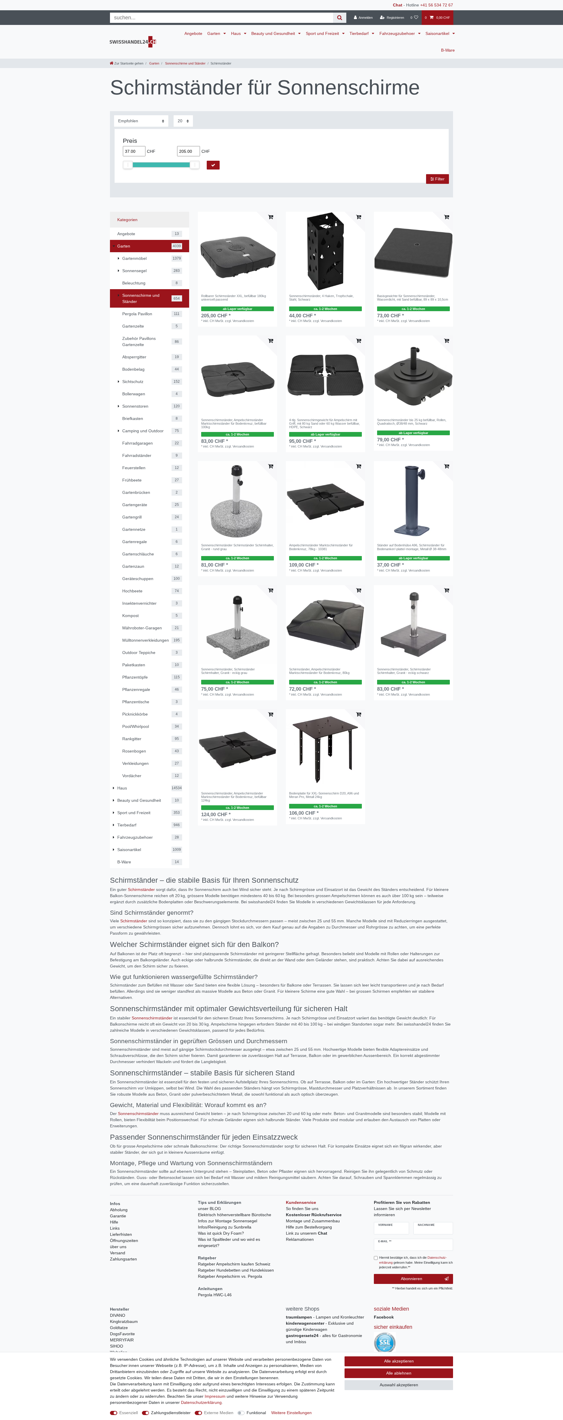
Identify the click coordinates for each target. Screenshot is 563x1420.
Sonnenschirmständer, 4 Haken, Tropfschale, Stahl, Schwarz (321, 297)
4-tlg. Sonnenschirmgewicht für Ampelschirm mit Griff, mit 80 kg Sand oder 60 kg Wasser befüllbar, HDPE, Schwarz (324, 423)
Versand (117, 1252)
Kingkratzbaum (124, 1321)
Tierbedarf (360, 33)
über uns (118, 1246)
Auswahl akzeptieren (399, 1384)
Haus (236, 33)
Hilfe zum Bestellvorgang (309, 1227)
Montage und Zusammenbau (313, 1221)
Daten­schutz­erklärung (201, 1402)
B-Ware (448, 50)
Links (115, 1228)
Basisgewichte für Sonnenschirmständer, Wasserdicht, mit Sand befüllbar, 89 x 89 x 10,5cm (412, 297)
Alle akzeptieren (399, 1361)
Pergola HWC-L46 (215, 1294)
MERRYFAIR (122, 1340)
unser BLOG (209, 1208)
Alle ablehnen (398, 1373)
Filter (439, 179)
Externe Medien (218, 1412)
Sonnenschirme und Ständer (185, 63)
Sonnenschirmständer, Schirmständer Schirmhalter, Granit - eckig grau (228, 671)
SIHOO (116, 1346)
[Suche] (339, 18)
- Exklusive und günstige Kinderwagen (320, 1326)
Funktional (256, 1412)
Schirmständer (141, 889)
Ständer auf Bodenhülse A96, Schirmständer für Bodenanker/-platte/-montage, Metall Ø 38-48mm (411, 546)
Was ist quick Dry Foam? (221, 1233)
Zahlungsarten (123, 1259)
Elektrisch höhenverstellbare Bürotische (234, 1214)
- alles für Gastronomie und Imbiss (324, 1338)
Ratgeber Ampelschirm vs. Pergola (230, 1276)
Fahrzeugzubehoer (397, 33)
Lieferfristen (121, 1234)
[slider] (128, 165)
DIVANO (117, 1315)
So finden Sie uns (302, 1208)
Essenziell (128, 1412)
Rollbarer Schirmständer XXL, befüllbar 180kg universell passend (233, 297)
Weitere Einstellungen (291, 1412)
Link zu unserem (306, 1233)
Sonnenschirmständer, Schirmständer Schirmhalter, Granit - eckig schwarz (404, 671)
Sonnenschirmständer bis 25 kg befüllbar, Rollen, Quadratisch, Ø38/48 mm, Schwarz (411, 421)
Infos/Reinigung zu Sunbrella (224, 1227)
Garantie (118, 1216)
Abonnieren (411, 1278)
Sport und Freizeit (323, 33)
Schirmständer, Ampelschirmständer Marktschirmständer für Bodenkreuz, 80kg (319, 671)
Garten (214, 33)
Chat (397, 5)
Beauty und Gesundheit (273, 33)
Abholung (119, 1209)
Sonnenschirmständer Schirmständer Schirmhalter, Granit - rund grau (237, 546)
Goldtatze (119, 1327)
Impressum (215, 1396)
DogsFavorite (122, 1333)
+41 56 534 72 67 (436, 5)
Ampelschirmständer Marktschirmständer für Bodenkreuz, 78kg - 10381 (321, 546)
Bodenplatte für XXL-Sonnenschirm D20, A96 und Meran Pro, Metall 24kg (324, 795)
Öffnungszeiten (124, 1240)
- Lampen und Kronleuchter (325, 1317)
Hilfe (114, 1222)
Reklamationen (300, 1239)
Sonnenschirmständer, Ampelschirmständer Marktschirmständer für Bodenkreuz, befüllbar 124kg (234, 797)
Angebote (193, 33)
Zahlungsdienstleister (171, 1412)
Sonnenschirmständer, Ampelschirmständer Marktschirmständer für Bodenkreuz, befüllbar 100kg (234, 423)
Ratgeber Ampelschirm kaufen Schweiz (234, 1264)
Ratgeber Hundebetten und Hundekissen (236, 1270)
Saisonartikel (437, 33)
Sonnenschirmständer (152, 1018)
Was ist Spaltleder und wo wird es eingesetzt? (229, 1242)
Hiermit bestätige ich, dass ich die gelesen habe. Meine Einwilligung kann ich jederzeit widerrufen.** (416, 1262)
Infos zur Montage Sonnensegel (227, 1221)
